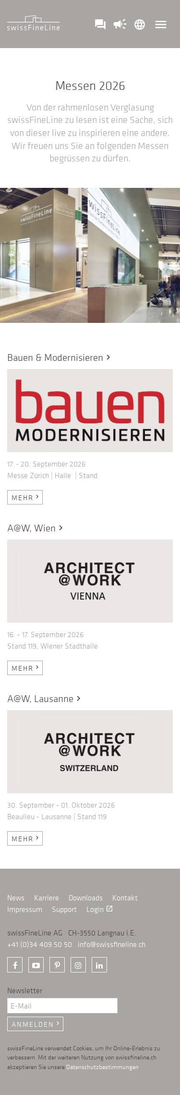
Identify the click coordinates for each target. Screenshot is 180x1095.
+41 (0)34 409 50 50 (39, 944)
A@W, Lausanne (45, 698)
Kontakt (125, 897)
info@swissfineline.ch (111, 944)
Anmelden (36, 1024)
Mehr (26, 497)
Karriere (46, 897)
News (15, 897)
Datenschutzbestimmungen (102, 1066)
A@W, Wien (36, 528)
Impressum (24, 909)
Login (99, 909)
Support (64, 909)
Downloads (86, 897)
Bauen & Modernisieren (60, 357)
